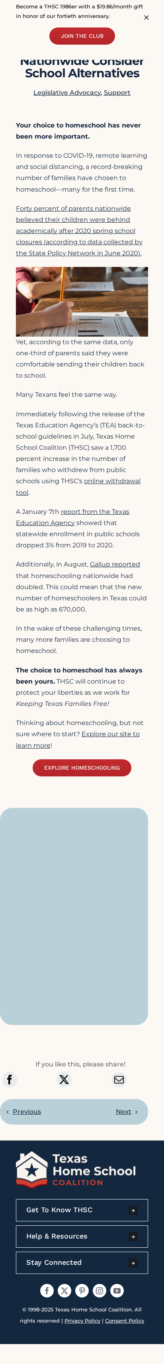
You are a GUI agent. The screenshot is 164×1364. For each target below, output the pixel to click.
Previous (27, 1111)
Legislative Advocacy (67, 92)
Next (123, 1111)
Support (117, 92)
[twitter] (64, 1290)
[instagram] (99, 1290)
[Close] (146, 17)
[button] (82, 1210)
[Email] (119, 1079)
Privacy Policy (82, 1320)
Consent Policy (124, 1320)
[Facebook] (9, 1079)
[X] (64, 1079)
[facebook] (47, 1290)
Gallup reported (115, 564)
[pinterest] (82, 1290)
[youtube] (117, 1290)
